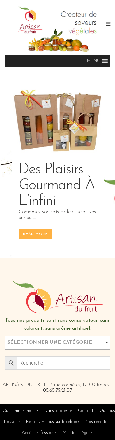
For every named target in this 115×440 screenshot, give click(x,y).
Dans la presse (58, 411)
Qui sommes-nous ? (20, 411)
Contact (85, 411)
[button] (93, 61)
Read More (35, 234)
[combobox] (57, 343)
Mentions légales (78, 433)
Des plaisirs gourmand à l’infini (57, 185)
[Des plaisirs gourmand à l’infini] (58, 122)
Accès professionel (39, 433)
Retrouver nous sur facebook (53, 422)
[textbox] (57, 342)
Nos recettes (97, 422)
